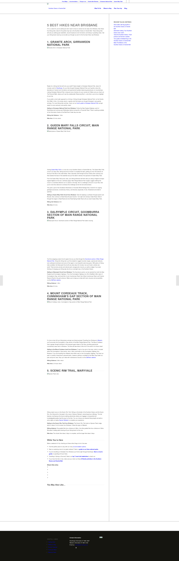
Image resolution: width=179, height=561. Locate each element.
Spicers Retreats (63, 420)
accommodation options (79, 446)
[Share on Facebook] (49, 467)
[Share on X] (49, 469)
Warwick (100, 340)
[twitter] (73, 547)
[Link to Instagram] (127, 1)
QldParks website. (56, 280)
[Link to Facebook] (125, 1)
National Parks (52, 552)
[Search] (130, 8)
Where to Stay (52, 544)
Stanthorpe (59, 88)
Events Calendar (52, 547)
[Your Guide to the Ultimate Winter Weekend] (1, 280)
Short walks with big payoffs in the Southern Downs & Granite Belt (122, 26)
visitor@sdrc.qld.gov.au (81, 545)
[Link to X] (130, 1)
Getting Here (51, 542)
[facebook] (76, 547)
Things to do (83, 1)
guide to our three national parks (88, 449)
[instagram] (70, 547)
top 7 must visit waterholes (80, 456)
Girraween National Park (106, 1)
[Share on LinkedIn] (49, 475)
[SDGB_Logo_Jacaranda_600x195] (56, 8)
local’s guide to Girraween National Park (87, 103)
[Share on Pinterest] (49, 472)
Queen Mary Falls (118, 1)
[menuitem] (65, 1)
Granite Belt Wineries (93, 1)
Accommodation (73, 1)
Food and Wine (52, 550)
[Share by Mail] (49, 478)
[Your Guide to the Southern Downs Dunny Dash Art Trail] (177, 280)
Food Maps (64, 1)
